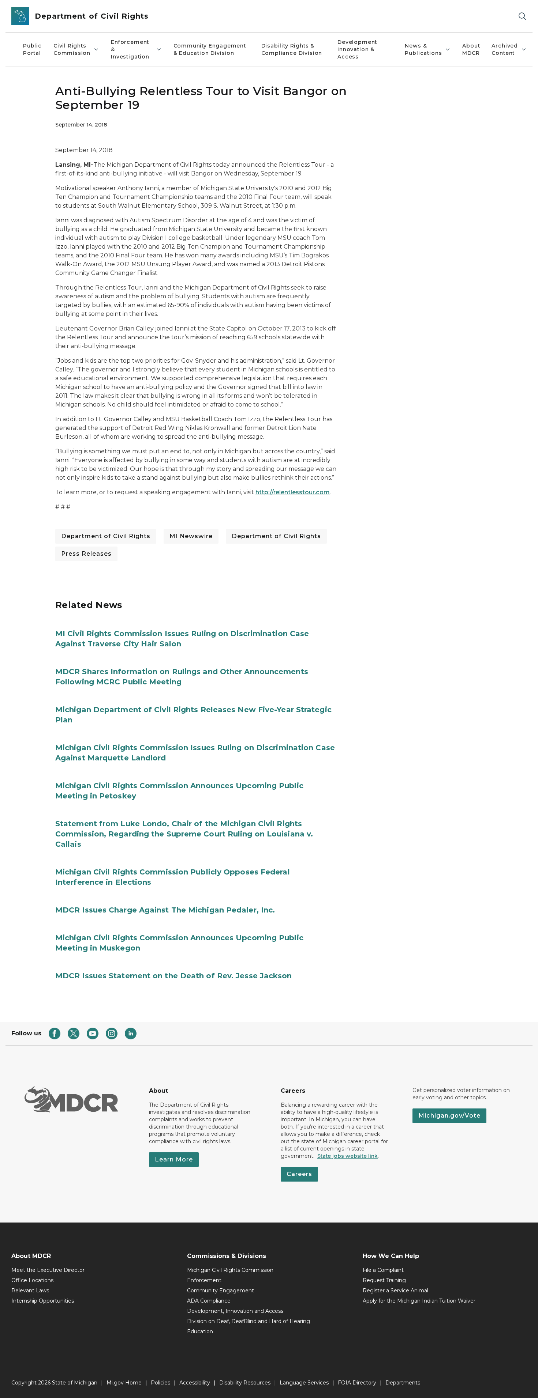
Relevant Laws (30, 1290)
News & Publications (423, 49)
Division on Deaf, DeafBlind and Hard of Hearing (248, 1321)
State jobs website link (347, 1156)
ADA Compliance (209, 1300)
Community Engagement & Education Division (209, 49)
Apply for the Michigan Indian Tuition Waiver (419, 1300)
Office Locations (32, 1280)
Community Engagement (220, 1290)
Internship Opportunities (42, 1300)
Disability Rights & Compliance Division (291, 49)
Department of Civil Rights (105, 536)
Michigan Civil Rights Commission (230, 1270)
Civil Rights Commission (71, 49)
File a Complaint (383, 1270)
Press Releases (86, 553)
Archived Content (505, 49)
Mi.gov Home (124, 1382)
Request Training (384, 1280)
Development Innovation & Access (357, 49)
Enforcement (204, 1280)
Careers (299, 1174)
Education (200, 1331)
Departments (402, 1382)
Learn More (174, 1159)
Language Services (304, 1382)
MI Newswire (191, 536)
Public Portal (32, 49)
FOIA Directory (357, 1382)
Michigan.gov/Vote (449, 1115)
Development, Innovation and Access (235, 1311)
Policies (160, 1382)
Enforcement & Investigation (130, 49)
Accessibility (194, 1382)
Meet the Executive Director (48, 1270)
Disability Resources (244, 1382)
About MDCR (471, 49)
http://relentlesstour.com (292, 492)
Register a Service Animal (395, 1290)
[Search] (522, 16)
